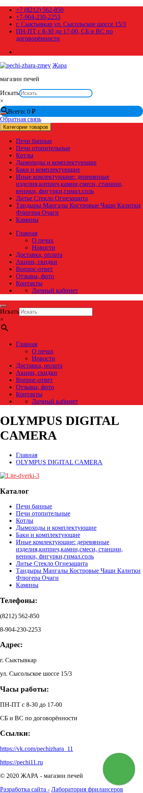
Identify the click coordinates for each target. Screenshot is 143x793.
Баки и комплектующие (48, 169)
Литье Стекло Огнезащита (52, 198)
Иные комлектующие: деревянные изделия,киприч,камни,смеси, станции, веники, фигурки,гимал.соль (69, 183)
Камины (27, 219)
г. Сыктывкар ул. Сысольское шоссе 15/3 (71, 24)
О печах (43, 240)
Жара (59, 65)
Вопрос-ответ (34, 269)
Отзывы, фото (35, 276)
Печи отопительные (43, 148)
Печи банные (34, 141)
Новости (43, 247)
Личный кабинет (55, 290)
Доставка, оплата (39, 254)
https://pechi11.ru (21, 762)
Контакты (29, 283)
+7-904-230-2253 (38, 17)
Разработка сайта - (25, 789)
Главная (26, 233)
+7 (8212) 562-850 (40, 9)
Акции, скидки (36, 261)
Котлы (24, 155)
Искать (9, 92)
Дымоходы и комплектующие (56, 162)
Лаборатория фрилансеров (87, 789)
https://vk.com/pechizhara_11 (36, 748)
